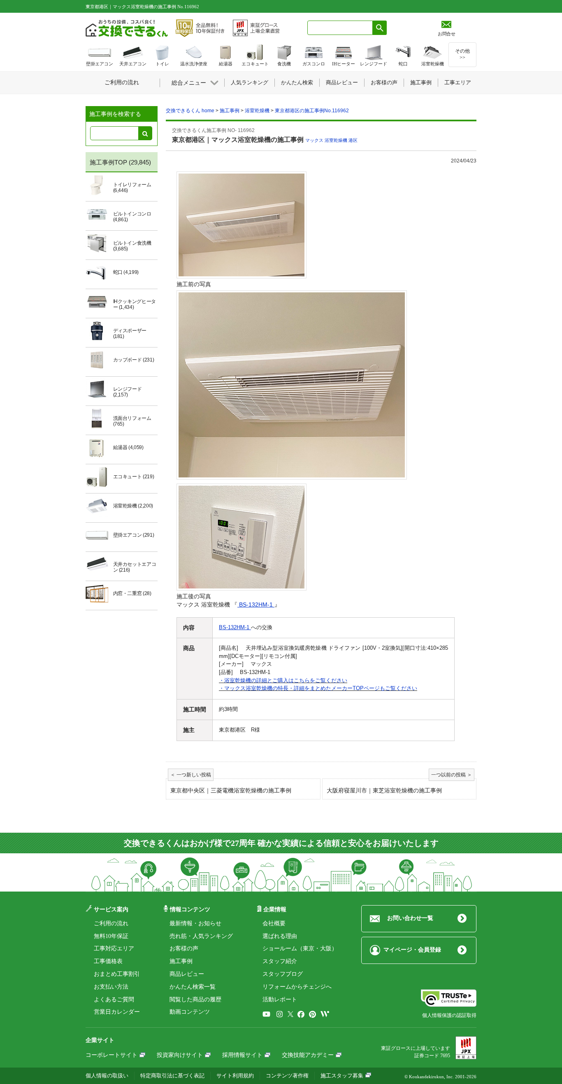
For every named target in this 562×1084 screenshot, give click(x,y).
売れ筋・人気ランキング (201, 936)
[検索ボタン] (380, 28)
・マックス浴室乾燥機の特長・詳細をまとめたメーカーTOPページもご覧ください (318, 688)
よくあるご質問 (114, 999)
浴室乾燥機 (336, 140)
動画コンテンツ (190, 1012)
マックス (314, 140)
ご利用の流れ (111, 923)
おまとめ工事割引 (117, 974)
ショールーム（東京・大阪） (299, 948)
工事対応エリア (114, 948)
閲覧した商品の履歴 (195, 999)
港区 (353, 140)
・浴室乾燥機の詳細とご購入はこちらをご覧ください (283, 680)
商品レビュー (187, 974)
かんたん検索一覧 (193, 987)
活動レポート (279, 999)
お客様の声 (184, 948)
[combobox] (340, 28)
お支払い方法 (111, 987)
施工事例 (181, 961)
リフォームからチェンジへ (297, 987)
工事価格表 (108, 961)
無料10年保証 (111, 936)
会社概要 (274, 923)
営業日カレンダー (117, 1012)
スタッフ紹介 (279, 961)
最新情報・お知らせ (195, 923)
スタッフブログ (282, 974)
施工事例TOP (108, 162)
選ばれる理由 (279, 936)
